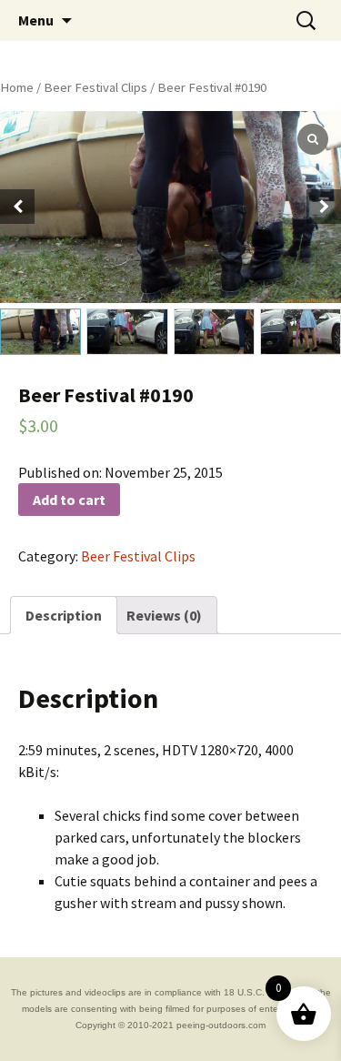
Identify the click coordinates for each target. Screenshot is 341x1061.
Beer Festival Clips (95, 87)
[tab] (63, 615)
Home (17, 87)
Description (63, 615)
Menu (36, 20)
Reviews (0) (164, 615)
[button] (323, 206)
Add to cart (69, 499)
